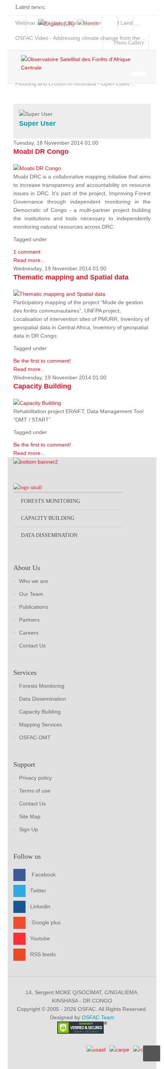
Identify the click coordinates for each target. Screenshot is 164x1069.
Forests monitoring (50, 501)
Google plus (46, 922)
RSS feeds (43, 954)
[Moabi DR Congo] (37, 168)
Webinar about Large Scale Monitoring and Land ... (77, 23)
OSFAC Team (98, 1017)
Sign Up (28, 829)
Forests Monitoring (41, 686)
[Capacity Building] (37, 402)
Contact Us (32, 646)
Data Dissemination (42, 699)
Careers (29, 633)
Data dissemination (49, 535)
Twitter (38, 890)
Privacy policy (35, 778)
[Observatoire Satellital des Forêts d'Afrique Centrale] (86, 63)
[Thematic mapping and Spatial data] (59, 294)
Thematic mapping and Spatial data (71, 277)
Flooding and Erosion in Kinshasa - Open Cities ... (75, 84)
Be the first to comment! (42, 361)
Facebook (44, 875)
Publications (33, 607)
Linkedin (40, 906)
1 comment (26, 252)
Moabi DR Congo (41, 151)
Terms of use (34, 791)
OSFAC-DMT (35, 737)
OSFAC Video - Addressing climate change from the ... (80, 38)
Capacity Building (42, 386)
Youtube (40, 938)
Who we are (33, 581)
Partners (29, 620)
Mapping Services (40, 725)
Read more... (29, 260)
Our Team (31, 594)
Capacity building (47, 518)
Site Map (29, 816)
